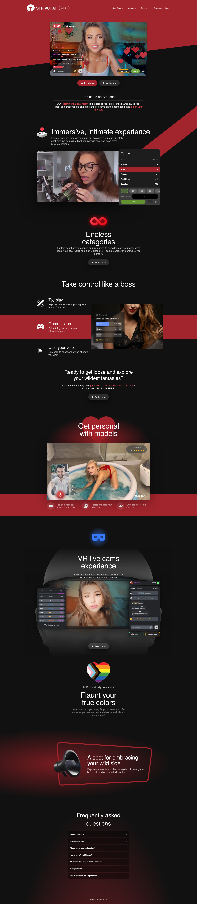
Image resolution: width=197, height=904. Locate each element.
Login (167, 8)
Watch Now (111, 82)
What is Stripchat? (77, 834)
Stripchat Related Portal (98, 899)
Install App (89, 82)
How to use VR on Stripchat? (81, 855)
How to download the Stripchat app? (84, 875)
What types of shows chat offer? (82, 848)
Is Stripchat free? (76, 869)
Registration (158, 8)
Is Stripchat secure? (77, 841)
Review (144, 8)
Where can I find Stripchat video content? (86, 862)
